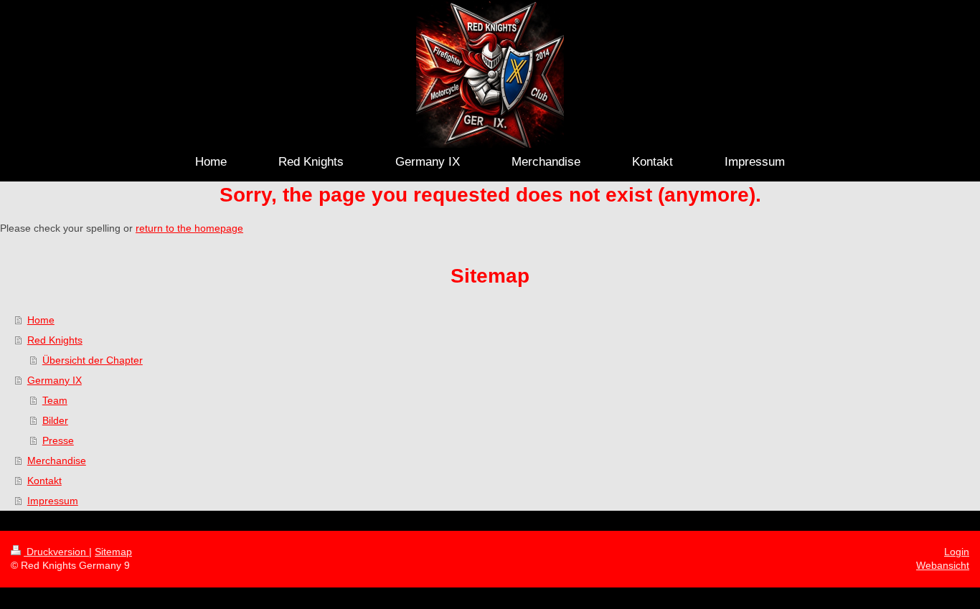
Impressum (52, 500)
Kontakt (44, 480)
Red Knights (55, 340)
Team (54, 400)
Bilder (55, 420)
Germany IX (54, 380)
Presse (58, 440)
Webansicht (942, 565)
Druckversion (56, 551)
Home (41, 320)
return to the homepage (189, 228)
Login (956, 551)
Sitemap (113, 551)
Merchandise (56, 460)
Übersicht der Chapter (92, 360)
